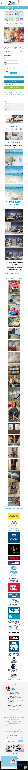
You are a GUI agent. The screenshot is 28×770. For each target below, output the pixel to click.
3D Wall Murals (12, 92)
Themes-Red (9, 96)
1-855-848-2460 (15, 9)
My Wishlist (17, 7)
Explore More (14, 510)
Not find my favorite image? (14, 719)
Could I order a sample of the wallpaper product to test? (14, 717)
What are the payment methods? (14, 715)
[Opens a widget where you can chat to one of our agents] (8, 763)
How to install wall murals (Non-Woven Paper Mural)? (14, 729)
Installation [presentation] (7, 107)
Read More (21, 278)
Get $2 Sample (7, 7)
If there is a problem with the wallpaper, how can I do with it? (14, 726)
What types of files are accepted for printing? (14, 721)
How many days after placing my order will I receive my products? (14, 712)
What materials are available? (14, 709)
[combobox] (24, 3)
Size (5, 58)
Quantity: (6, 71)
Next (22, 99)
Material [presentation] (7, 103)
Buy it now (14, 81)
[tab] (14, 102)
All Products (17, 92)
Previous (7, 99)
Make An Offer (14, 87)
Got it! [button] (20, 765)
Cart (22, 7)
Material (6, 67)
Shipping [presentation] (7, 105)
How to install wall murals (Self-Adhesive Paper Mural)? (14, 732)
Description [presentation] (7, 101)
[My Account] (12, 7)
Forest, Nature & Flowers (13, 23)
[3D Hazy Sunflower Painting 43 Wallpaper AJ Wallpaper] (14, 36)
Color (5, 62)
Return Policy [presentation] (8, 109)
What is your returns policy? (14, 723)
